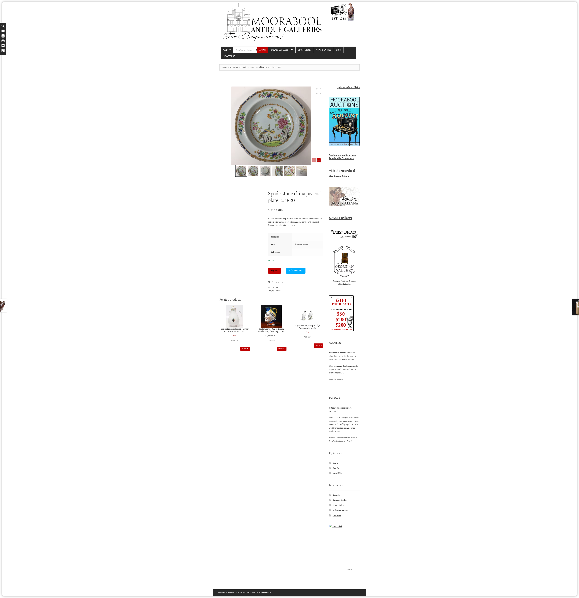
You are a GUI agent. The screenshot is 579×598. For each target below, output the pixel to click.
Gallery (227, 49)
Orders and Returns (340, 510)
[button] (318, 91)
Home (224, 67)
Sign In (335, 463)
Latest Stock (304, 49)
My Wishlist (337, 473)
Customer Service (339, 500)
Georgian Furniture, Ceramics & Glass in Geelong (344, 282)
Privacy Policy (338, 505)
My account (229, 55)
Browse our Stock (279, 49)
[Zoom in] (318, 160)
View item (245, 349)
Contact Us (337, 515)
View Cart (336, 468)
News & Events (323, 49)
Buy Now (274, 270)
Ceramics (243, 67)
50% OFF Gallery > (340, 218)
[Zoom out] (314, 160)
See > (342, 156)
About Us (336, 495)
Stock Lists (233, 67)
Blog (338, 49)
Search (262, 50)
